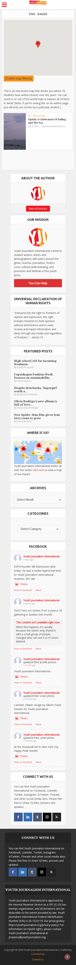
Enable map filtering (19, 78)
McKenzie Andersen (27, 394)
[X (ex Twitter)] (56, 817)
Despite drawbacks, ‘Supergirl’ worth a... (35, 389)
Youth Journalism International (41, 556)
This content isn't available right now (38, 622)
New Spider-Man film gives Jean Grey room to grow (37, 416)
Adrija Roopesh (25, 367)
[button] (38, 44)
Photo (24, 584)
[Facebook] (18, 817)
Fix (29, 115)
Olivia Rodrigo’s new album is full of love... (35, 402)
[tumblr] (37, 817)
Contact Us (38, 959)
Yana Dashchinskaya (27, 407)
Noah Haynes (24, 380)
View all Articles (38, 208)
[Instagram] (47, 817)
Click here (38, 470)
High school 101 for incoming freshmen (35, 362)
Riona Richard (24, 421)
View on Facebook (23, 590)
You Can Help (38, 283)
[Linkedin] (28, 817)
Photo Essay (39, 115)
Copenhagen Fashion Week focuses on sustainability (33, 376)
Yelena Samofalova (55, 126)
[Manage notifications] (67, 957)
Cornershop (38, 954)
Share (38, 590)
